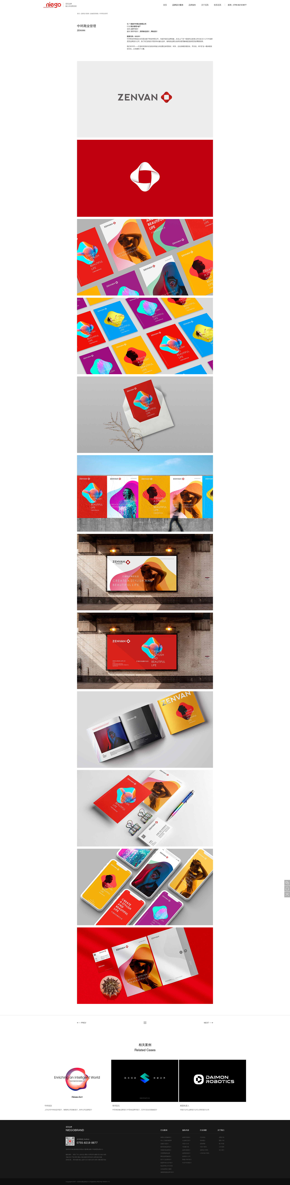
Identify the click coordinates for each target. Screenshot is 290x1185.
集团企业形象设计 (166, 1137)
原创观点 (202, 1140)
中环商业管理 (103, 13)
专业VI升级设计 (187, 1162)
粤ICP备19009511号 (103, 1182)
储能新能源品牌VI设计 (167, 1172)
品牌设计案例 (177, 5)
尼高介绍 (221, 1137)
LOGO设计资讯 (204, 1153)
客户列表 (221, 1143)
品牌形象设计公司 (201, 39)
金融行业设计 (165, 1143)
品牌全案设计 (186, 1150)
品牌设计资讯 (204, 1150)
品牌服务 (192, 5)
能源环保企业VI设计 (167, 1162)
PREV (83, 1022)
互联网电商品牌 (165, 1153)
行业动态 (202, 1137)
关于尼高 (205, 5)
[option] (77, 1086)
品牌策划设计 (186, 1153)
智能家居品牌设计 (166, 1150)
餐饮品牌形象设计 (166, 1156)
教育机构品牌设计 (166, 1147)
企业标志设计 (186, 1140)
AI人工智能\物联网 (166, 1140)
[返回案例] (145, 1023)
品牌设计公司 (186, 1156)
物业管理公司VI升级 (167, 1166)
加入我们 (221, 1150)
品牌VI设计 (134, 29)
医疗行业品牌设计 (166, 1159)
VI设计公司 (185, 1143)
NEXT (206, 1022)
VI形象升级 (185, 1147)
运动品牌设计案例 (166, 1169)
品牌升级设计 (186, 1137)
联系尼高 (217, 5)
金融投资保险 (94, 13)
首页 (165, 5)
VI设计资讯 (203, 1147)
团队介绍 (221, 1140)
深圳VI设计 (134, 31)
